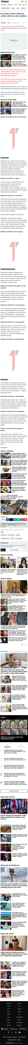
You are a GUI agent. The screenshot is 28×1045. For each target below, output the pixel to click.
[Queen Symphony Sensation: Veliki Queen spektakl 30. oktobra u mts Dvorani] (14, 806)
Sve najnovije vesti (14, 791)
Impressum (14, 1037)
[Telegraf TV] (19, 1032)
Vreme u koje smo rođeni (8, 26)
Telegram (3, 526)
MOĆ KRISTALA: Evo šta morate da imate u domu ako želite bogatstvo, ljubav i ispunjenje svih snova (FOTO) (14, 81)
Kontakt (18, 1039)
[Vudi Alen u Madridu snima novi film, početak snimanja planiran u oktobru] (6, 857)
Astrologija (3, 535)
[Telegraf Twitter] (12, 1032)
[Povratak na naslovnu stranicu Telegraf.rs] (5, 2)
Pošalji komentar (14, 549)
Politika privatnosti (12, 1039)
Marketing (9, 1037)
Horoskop (18, 535)
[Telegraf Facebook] (8, 1032)
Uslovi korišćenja (20, 530)
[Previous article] (1, 522)
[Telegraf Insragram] (15, 1032)
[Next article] (27, 522)
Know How (9, 11)
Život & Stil (3, 11)
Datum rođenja (10, 535)
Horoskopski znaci (5, 538)
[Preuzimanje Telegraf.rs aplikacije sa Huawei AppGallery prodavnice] (23, 1029)
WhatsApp (19, 524)
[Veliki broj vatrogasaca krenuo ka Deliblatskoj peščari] (14, 727)
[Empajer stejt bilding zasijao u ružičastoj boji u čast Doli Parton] (6, 838)
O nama (4, 1037)
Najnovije (8, 797)
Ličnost (12, 538)
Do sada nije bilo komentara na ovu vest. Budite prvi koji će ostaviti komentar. (13, 546)
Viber (24, 524)
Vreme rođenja (18, 538)
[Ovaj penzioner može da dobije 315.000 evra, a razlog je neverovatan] (6, 897)
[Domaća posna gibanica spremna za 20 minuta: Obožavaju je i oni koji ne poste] (6, 490)
